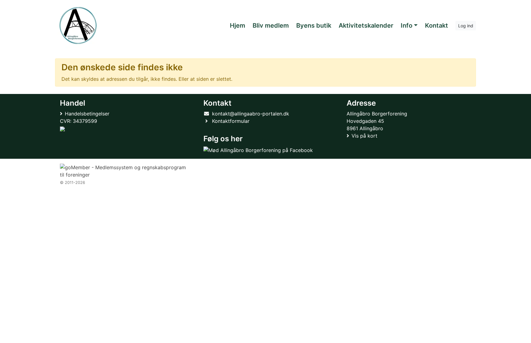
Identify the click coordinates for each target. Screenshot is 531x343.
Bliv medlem (271, 25)
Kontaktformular (231, 121)
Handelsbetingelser (87, 114)
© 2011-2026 (72, 182)
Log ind (465, 25)
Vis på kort (364, 136)
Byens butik (313, 25)
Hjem (237, 25)
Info (406, 25)
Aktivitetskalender (366, 25)
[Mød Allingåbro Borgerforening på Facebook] (258, 150)
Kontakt (436, 25)
